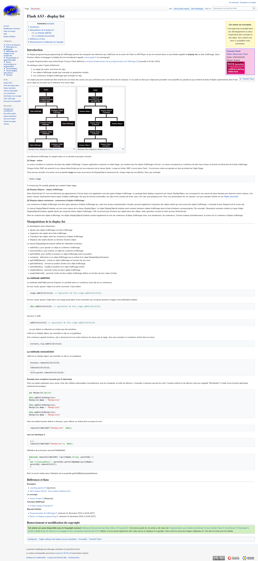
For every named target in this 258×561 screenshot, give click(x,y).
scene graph (89, 57)
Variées (9, 75)
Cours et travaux (13, 45)
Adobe (56, 149)
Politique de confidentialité (36, 558)
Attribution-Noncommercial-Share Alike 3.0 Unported (104, 528)
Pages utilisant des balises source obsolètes (58, 539)
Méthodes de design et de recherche (10, 53)
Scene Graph (35, 498)
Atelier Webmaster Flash (237, 54)
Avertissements (73, 558)
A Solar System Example (40, 506)
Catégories (32, 539)
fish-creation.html (37, 491)
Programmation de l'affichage (42, 513)
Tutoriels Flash (234, 51)
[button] (241, 79)
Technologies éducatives (10, 72)
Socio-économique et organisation (10, 64)
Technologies (11, 68)
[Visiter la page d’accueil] (12, 11)
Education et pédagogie (10, 48)
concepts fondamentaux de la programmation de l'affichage (110, 61)
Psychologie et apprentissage (11, 59)
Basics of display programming (43, 516)
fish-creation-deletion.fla (58, 491)
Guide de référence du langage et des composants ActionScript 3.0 (68, 531)
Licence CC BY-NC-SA (63, 553)
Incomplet (83, 539)
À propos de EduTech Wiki (57, 558)
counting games (37, 488)
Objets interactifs (231, 196)
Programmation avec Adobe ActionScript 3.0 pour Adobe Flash (195, 528)
